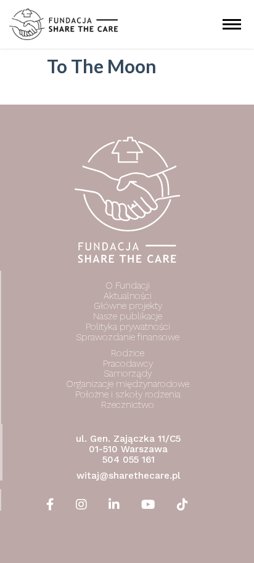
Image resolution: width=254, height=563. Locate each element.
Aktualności (128, 295)
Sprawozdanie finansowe (127, 337)
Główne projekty (128, 305)
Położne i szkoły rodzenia (128, 394)
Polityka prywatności (128, 326)
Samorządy (128, 373)
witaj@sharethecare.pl (128, 475)
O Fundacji (127, 285)
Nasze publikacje (127, 316)
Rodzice (127, 353)
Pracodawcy (128, 363)
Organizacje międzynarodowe (127, 383)
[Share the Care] (63, 24)
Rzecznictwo (127, 404)
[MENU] (232, 24)
